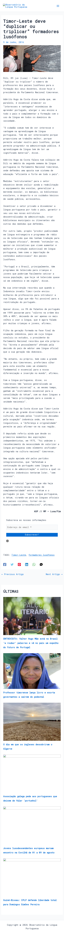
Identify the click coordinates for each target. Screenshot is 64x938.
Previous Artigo (12, 574)
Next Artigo (54, 574)
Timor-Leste (18, 555)
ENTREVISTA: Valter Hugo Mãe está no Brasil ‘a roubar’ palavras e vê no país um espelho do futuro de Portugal (30, 643)
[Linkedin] (26, 564)
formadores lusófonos (41, 555)
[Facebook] (4, 564)
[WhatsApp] (33, 564)
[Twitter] (12, 564)
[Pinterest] (19, 564)
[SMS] (41, 564)
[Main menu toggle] (58, 6)
